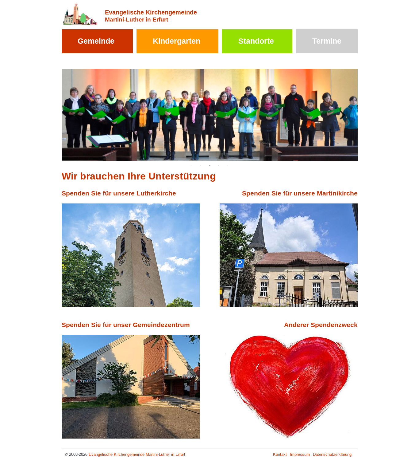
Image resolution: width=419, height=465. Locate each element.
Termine (326, 41)
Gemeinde (96, 41)
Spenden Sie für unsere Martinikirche (300, 193)
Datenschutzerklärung (332, 454)
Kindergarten (176, 41)
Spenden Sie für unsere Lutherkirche (119, 193)
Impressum (300, 454)
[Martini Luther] (80, 13)
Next (342, 115)
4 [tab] (219, 166)
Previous (77, 115)
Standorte (256, 41)
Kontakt (280, 454)
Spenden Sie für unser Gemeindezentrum (126, 324)
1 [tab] (191, 166)
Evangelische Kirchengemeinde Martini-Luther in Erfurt (137, 454)
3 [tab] (209, 166)
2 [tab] (200, 166)
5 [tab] (228, 166)
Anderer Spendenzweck (321, 324)
